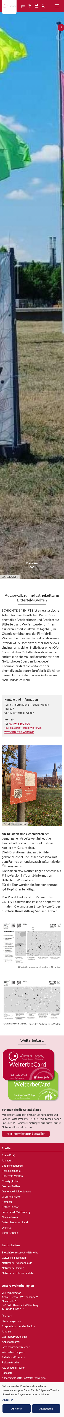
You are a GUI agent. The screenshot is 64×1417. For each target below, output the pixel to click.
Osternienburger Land (15, 1222)
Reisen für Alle (10, 1362)
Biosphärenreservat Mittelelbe (20, 1252)
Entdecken (32, 563)
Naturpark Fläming (13, 1267)
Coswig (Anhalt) (11, 1181)
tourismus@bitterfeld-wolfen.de (23, 727)
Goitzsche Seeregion (14, 1257)
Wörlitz (6, 1227)
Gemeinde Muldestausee (16, 1191)
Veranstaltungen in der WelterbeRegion (36, 6)
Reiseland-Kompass (13, 1357)
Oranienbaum (10, 1217)
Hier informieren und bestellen (26, 1133)
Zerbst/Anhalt (10, 1232)
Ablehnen (16, 1408)
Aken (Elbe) (8, 1155)
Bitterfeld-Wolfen (12, 1175)
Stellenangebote (11, 1321)
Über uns (7, 1316)
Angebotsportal (11, 1341)
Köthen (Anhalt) (11, 1206)
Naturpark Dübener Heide (17, 1262)
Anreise (6, 1331)
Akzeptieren (46, 1408)
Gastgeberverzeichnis (15, 1336)
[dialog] (32, 1399)
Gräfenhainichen (11, 1196)
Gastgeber (23, 6)
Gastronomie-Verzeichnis (30, 6)
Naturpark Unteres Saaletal (18, 1273)
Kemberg (7, 1201)
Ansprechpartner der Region (18, 1326)
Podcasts (7, 1372)
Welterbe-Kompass (13, 1352)
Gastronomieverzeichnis (16, 1346)
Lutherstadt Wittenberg (16, 1212)
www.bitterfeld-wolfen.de (19, 731)
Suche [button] (43, 6)
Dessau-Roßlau (11, 1186)
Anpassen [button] (7, 1399)
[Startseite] (9, 6)
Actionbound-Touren (13, 1367)
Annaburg (7, 1160)
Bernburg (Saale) (12, 1170)
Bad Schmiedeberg (12, 1165)
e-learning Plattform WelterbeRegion (24, 1377)
